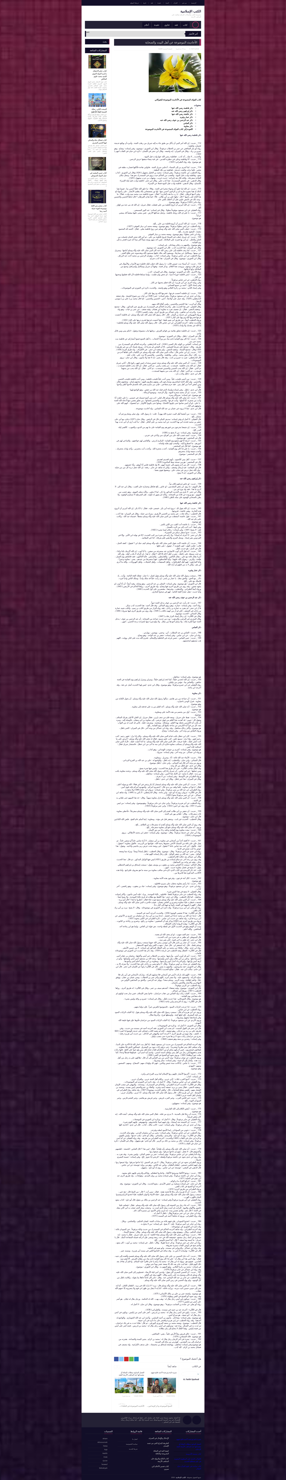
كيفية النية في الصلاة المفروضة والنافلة (161, 1452)
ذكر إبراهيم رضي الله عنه (182, 111)
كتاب (185, 24)
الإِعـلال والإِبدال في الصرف (159, 1438)
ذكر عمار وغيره (186, 117)
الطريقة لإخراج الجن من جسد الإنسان (158, 1444)
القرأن (175, 3)
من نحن (184, 3)
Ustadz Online (170, 1396)
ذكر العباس (188, 123)
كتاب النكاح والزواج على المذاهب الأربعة (160, 1459)
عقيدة (159, 3)
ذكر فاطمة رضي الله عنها (182, 108)
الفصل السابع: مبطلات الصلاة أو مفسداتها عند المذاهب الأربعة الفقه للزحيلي (189, 1446)
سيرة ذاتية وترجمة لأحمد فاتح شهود (188, 1439)
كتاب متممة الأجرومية (193, 1454)
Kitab (105, 1457)
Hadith (104, 1453)
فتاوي (166, 24)
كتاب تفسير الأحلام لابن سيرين (160, 1467)
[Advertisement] (125, 13)
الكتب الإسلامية (190, 11)
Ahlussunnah (102, 1442)
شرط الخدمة (133, 1449)
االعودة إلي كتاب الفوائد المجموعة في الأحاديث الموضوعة (169, 129)
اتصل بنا (135, 1439)
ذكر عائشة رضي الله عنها (182, 114)
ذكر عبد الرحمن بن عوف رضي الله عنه (176, 120)
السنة (167, 3)
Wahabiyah (103, 1468)
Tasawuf (104, 1464)
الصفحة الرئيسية (167, 49)
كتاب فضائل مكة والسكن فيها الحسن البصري (97, 141)
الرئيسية (193, 3)
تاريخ (144, 3)
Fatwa (105, 1446)
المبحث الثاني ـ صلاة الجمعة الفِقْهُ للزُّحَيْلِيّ (99, 110)
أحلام (146, 24)
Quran (105, 1461)
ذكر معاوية (188, 126)
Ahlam (105, 1438)
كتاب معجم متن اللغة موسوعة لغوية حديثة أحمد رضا (99, 208)
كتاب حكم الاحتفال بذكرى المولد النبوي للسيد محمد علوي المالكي (99, 75)
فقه (152, 3)
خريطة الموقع (134, 3)
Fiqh (105, 1450)
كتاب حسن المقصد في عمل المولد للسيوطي (98, 174)
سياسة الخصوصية (132, 1444)
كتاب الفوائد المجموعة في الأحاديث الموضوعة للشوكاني (178, 99)
